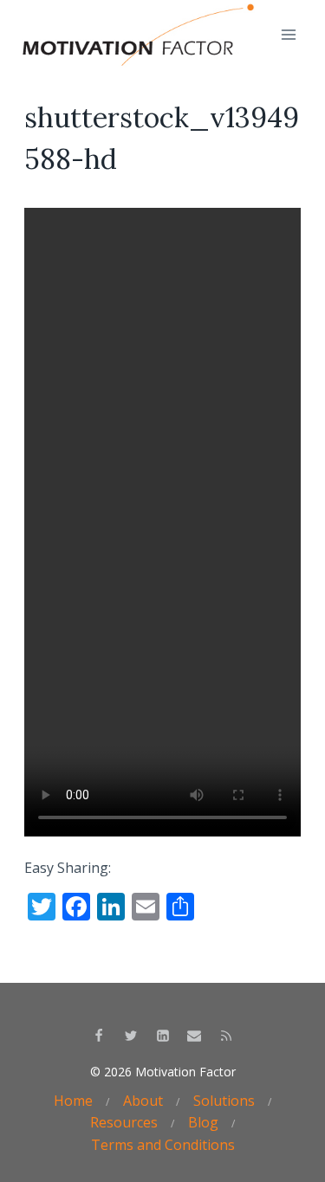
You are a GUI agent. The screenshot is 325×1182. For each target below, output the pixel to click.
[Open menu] (288, 34)
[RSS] (226, 1036)
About (143, 1100)
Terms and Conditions (163, 1144)
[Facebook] (99, 1036)
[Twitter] (131, 1036)
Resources (124, 1122)
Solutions (224, 1100)
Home (73, 1100)
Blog (203, 1122)
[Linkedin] (163, 1036)
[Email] (194, 1036)
